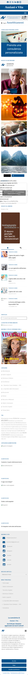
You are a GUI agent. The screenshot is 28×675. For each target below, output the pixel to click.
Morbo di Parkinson (23, 428)
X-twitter (9, 555)
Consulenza (6, 608)
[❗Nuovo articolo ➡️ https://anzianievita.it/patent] (14, 134)
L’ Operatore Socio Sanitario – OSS (12, 604)
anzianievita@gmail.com (12, 542)
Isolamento (7, 428)
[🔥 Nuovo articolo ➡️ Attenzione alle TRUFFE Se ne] (14, 81)
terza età (24, 436)
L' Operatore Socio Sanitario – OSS (12, 385)
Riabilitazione (14, 432)
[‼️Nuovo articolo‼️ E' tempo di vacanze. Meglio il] (14, 160)
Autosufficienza (4, 422)
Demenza (18, 422)
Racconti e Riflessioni (8, 399)
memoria (12, 428)
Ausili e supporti (7, 374)
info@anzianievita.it (11, 538)
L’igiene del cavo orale (15, 291)
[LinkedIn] (15, 2)
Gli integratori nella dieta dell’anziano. (11, 526)
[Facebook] (8, 2)
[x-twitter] (13, 2)
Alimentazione (6, 371)
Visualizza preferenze (14, 669)
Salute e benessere (8, 403)
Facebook (9, 546)
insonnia (3, 428)
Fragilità (13, 426)
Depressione (7, 424)
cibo (14, 422)
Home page (6, 583)
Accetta (14, 661)
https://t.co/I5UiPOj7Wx (11, 201)
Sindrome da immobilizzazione (16, 435)
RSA (18, 432)
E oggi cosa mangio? (6, 482)
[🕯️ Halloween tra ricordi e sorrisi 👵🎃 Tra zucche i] (14, 107)
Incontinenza (6, 381)
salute (20, 432)
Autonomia (20, 420)
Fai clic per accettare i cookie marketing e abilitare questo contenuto (14, 192)
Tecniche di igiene (12, 252)
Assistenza (11, 420)
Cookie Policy (6, 673)
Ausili (15, 420)
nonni (5, 430)
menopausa (16, 428)
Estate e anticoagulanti (7, 501)
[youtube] (20, 2)
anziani (4, 420)
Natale (2, 430)
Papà (10, 430)
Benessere (10, 422)
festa (9, 426)
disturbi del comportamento (16, 424)
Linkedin (9, 560)
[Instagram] (10, 2)
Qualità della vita (21, 430)
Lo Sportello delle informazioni (11, 389)
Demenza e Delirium (8, 378)
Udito (2, 438)
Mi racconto (6, 392)
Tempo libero (6, 410)
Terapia (20, 436)
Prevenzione (14, 430)
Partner (4, 396)
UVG (5, 438)
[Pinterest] (18, 2)
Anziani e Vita (14, 7)
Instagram (9, 551)
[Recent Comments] (20, 248)
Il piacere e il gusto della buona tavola (11, 462)
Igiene (20, 426)
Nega (14, 665)
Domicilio (6, 426)
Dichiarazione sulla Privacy (17, 673)
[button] (25, 631)
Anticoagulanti (23, 418)
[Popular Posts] (7, 248)
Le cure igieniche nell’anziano (17, 268)
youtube (9, 564)
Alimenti (11, 418)
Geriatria (17, 426)
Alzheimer (16, 418)
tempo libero (14, 437)
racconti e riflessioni (5, 432)
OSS (8, 430)
